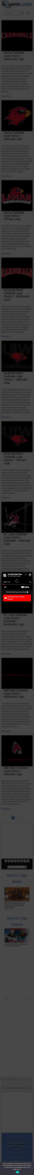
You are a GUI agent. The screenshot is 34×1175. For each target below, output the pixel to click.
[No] (32, 1168)
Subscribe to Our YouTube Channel (15, 598)
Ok (17, 1172)
